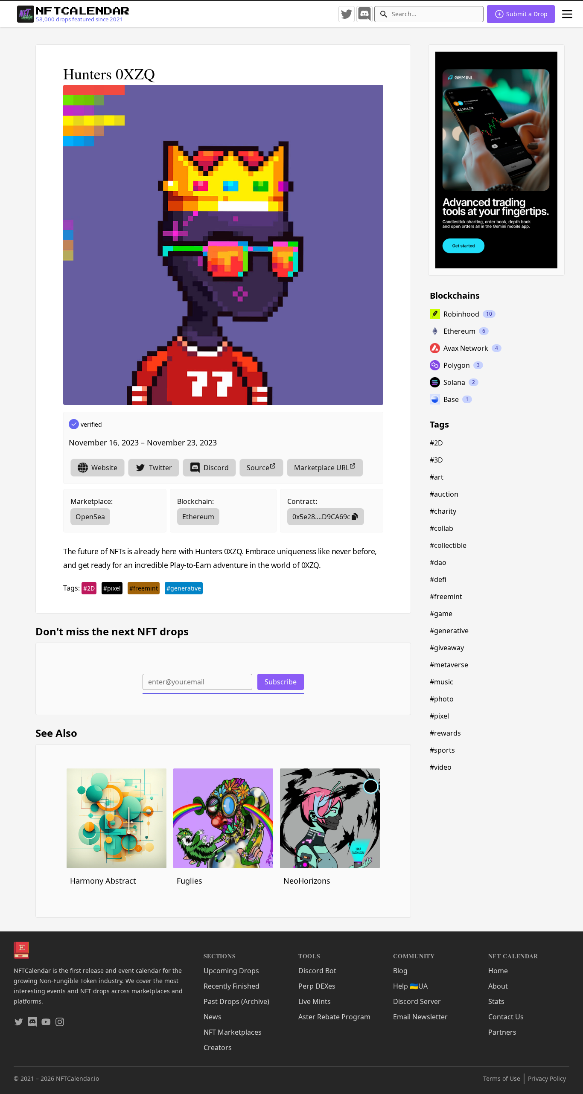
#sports (442, 750)
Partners (502, 1032)
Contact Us (506, 1016)
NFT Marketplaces (233, 1032)
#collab (441, 528)
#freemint (143, 588)
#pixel (112, 588)
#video (441, 767)
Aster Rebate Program (334, 1016)
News (213, 1016)
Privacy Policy (547, 1078)
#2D (89, 588)
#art (436, 477)
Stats (496, 1001)
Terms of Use (501, 1078)
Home (498, 970)
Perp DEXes (316, 986)
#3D (436, 460)
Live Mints (314, 1001)
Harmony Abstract (103, 881)
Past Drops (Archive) (236, 1001)
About (498, 986)
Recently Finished (231, 986)
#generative (183, 588)
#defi (438, 579)
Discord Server (417, 1001)
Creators (218, 1047)
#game (441, 613)
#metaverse (449, 664)
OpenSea (90, 516)
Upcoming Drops (231, 970)
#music (441, 682)
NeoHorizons (306, 881)
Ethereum (198, 516)
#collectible (448, 545)
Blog (400, 970)
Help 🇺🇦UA (410, 986)
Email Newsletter (420, 1016)
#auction (444, 494)
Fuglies (189, 881)
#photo (442, 699)
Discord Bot (317, 970)
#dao (438, 562)
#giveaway (447, 647)
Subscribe (281, 682)
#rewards (445, 733)
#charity (443, 511)
